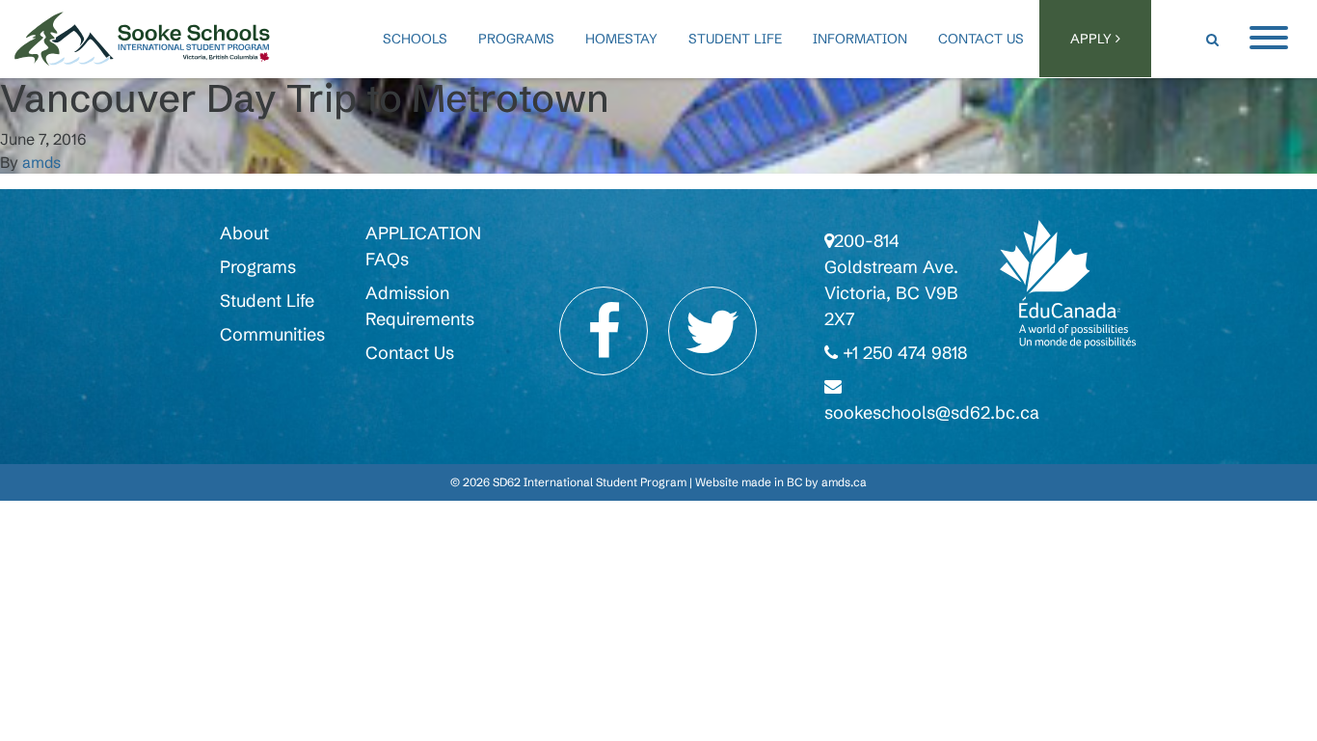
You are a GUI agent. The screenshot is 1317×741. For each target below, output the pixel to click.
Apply (1092, 38)
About (244, 233)
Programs (516, 38)
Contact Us (981, 38)
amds (41, 162)
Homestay (621, 38)
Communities (272, 334)
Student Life (735, 38)
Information (860, 38)
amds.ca (844, 482)
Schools (415, 38)
